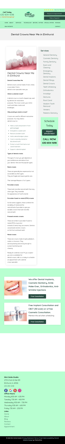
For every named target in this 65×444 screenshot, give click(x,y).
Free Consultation (37, 296)
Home (6, 22)
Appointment (9, 427)
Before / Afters (38, 22)
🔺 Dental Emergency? (7, 17)
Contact (57, 26)
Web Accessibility (48, 438)
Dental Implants (49, 77)
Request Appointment (49, 132)
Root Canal (47, 100)
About (11, 22)
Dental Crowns (49, 83)
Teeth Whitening (49, 87)
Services (18, 22)
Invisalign (47, 94)
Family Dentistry (49, 62)
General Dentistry (50, 55)
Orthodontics (48, 90)
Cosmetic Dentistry (50, 58)
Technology (28, 22)
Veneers (46, 110)
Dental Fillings (48, 80)
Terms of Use (38, 438)
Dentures (46, 97)
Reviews (57, 22)
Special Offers (49, 22)
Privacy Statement (28, 438)
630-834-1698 (7, 14)
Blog (6, 419)
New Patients (9, 26)
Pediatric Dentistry (50, 113)
